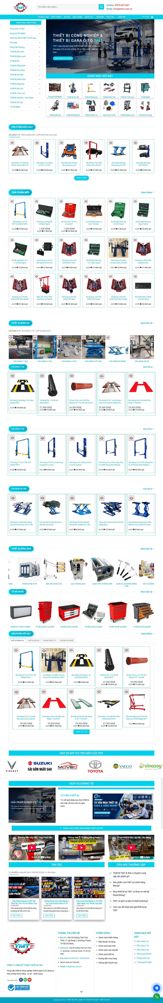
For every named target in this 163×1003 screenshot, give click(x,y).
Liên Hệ (121, 17)
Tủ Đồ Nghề (15, 107)
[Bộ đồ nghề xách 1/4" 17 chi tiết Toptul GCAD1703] (20, 248)
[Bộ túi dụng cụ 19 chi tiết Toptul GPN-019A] (44, 248)
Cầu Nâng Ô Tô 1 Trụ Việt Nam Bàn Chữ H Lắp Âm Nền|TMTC (110, 401)
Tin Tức (110, 17)
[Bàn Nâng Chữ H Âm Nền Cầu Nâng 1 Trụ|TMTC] (53, 701)
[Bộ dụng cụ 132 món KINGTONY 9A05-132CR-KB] (94, 284)
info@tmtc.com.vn (74, 966)
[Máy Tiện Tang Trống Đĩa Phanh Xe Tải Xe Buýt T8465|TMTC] (44, 284)
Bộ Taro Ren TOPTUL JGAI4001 (69, 223)
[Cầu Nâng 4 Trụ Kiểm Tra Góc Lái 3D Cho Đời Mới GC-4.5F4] (118, 248)
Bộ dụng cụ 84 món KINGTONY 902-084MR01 (69, 298)
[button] (147, 17)
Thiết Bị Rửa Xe (16, 88)
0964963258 (84, 958)
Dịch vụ (88, 17)
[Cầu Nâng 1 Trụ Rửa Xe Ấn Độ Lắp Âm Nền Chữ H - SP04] (20, 150)
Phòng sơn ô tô (143, 958)
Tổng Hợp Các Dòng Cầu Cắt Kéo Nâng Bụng (111, 523)
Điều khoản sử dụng (106, 942)
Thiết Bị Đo (14, 61)
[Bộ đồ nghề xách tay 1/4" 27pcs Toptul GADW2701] (94, 248)
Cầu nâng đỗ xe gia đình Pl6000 (143, 164)
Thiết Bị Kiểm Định (18, 79)
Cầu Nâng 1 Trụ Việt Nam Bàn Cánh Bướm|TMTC (109, 718)
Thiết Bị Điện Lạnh (18, 56)
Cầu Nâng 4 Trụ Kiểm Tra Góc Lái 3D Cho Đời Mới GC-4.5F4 (118, 261)
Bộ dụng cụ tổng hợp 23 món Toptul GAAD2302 (44, 223)
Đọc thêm (16, 915)
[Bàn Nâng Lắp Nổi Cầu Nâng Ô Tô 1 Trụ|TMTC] (81, 701)
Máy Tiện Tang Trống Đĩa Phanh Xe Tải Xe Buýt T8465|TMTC (44, 298)
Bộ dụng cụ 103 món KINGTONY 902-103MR (20, 298)
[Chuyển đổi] (39, 28)
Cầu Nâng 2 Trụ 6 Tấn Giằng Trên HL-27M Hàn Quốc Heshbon (141, 463)
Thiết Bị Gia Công (17, 70)
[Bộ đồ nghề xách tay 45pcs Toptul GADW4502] (143, 209)
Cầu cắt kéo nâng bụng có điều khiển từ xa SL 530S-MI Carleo (140, 523)
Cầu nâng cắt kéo (144, 954)
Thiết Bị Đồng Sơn (17, 65)
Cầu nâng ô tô (142, 941)
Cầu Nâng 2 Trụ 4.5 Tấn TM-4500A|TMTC (20, 223)
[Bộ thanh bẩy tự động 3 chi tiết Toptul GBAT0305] (143, 284)
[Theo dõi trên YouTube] (30, 980)
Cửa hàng (77, 17)
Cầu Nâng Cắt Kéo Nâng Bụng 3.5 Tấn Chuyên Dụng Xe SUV (118, 164)
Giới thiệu (56, 17)
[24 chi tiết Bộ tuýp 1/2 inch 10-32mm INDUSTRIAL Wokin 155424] (94, 209)
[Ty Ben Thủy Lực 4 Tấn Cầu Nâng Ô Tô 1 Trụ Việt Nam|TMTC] (136, 660)
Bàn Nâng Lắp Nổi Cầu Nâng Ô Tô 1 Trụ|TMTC (81, 718)
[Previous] (13, 155)
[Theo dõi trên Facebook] (21, 980)
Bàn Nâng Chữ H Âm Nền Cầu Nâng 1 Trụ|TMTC (139, 401)
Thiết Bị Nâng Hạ (17, 84)
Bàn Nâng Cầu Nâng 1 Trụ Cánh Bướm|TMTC (22, 401)
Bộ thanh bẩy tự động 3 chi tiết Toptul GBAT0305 (143, 298)
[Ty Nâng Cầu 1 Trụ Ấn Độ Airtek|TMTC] (109, 660)
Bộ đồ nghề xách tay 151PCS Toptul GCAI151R (118, 223)
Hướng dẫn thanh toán (108, 963)
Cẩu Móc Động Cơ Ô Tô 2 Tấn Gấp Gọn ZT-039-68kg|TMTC (136, 718)
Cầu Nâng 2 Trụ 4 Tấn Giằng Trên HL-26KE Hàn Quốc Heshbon (111, 463)
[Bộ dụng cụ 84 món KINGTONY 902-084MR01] (69, 284)
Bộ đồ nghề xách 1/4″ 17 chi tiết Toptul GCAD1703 (20, 261)
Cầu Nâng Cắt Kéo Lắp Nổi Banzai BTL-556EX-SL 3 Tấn (79, 523)
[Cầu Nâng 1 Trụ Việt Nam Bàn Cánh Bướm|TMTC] (109, 701)
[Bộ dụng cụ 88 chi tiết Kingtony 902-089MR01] (143, 248)
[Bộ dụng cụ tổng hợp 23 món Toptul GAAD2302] (44, 209)
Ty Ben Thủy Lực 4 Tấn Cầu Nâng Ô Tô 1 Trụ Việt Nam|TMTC (81, 401)
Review (100, 17)
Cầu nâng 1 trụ (143, 945)
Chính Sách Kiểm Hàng (108, 937)
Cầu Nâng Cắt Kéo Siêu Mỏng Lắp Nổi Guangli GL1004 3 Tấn (21, 523)
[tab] (14, 135)
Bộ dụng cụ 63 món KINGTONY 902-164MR (118, 298)
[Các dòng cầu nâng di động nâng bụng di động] (69, 150)
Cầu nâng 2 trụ (143, 950)
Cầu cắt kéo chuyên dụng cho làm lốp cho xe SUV (50, 523)
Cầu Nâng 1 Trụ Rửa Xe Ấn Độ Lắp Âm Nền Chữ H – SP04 (20, 164)
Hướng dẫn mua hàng (107, 958)
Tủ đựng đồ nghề (144, 962)
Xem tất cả (146, 323)
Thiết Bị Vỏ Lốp (16, 102)
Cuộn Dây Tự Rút (17, 29)
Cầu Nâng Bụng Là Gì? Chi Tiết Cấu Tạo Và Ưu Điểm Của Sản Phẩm (24, 903)
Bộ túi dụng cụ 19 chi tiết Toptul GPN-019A (44, 261)
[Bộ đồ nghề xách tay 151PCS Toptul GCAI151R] (118, 209)
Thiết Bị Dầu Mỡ (17, 52)
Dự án (67, 17)
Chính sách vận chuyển (108, 950)
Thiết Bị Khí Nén (17, 75)
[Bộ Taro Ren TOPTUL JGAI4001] (69, 209)
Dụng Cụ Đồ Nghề (17, 33)
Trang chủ (43, 17)
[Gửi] (101, 7)
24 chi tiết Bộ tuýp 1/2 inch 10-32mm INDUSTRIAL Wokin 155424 (94, 223)
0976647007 (73, 958)
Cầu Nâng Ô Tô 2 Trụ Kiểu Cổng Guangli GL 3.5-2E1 (51, 463)
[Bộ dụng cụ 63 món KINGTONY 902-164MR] (118, 284)
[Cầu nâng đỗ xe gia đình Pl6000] (143, 150)
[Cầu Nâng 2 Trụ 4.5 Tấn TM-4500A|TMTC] (20, 209)
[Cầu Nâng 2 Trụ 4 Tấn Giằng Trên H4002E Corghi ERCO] (94, 150)
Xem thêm (146, 192)
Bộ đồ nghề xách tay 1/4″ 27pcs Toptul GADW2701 (93, 261)
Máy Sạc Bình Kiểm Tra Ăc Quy (23, 38)
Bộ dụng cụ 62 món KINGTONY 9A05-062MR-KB (69, 261)
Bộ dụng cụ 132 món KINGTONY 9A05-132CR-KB (93, 298)
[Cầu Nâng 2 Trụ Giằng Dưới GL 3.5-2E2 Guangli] (44, 150)
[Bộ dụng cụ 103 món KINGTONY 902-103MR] (20, 284)
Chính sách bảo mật (106, 946)
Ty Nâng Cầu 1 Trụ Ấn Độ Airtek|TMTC (49, 401)
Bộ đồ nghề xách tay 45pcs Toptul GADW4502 (143, 223)
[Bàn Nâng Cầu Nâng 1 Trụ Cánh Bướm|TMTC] (81, 660)
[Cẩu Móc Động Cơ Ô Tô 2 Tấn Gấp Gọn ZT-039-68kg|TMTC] (136, 701)
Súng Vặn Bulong (17, 47)
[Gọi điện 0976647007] (156, 996)
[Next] (149, 155)
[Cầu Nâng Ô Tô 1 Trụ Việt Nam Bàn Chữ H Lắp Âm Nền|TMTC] (26, 701)
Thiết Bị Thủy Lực (17, 93)
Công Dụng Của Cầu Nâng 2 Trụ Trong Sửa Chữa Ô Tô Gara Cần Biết (56, 903)
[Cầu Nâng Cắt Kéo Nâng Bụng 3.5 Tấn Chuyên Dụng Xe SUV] (118, 150)
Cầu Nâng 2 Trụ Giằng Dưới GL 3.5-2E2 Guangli (44, 164)
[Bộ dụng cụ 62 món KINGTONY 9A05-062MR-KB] (69, 248)
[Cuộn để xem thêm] (81, 992)
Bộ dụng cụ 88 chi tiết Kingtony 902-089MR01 (143, 261)
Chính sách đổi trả (106, 954)
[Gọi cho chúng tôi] (25, 980)
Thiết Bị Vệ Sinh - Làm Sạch (21, 98)
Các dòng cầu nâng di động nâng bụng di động (69, 164)
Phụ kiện (13, 42)
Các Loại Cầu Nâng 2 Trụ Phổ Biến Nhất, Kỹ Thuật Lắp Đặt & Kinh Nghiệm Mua (89, 903)
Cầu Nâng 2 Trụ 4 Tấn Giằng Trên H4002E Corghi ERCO (94, 164)
